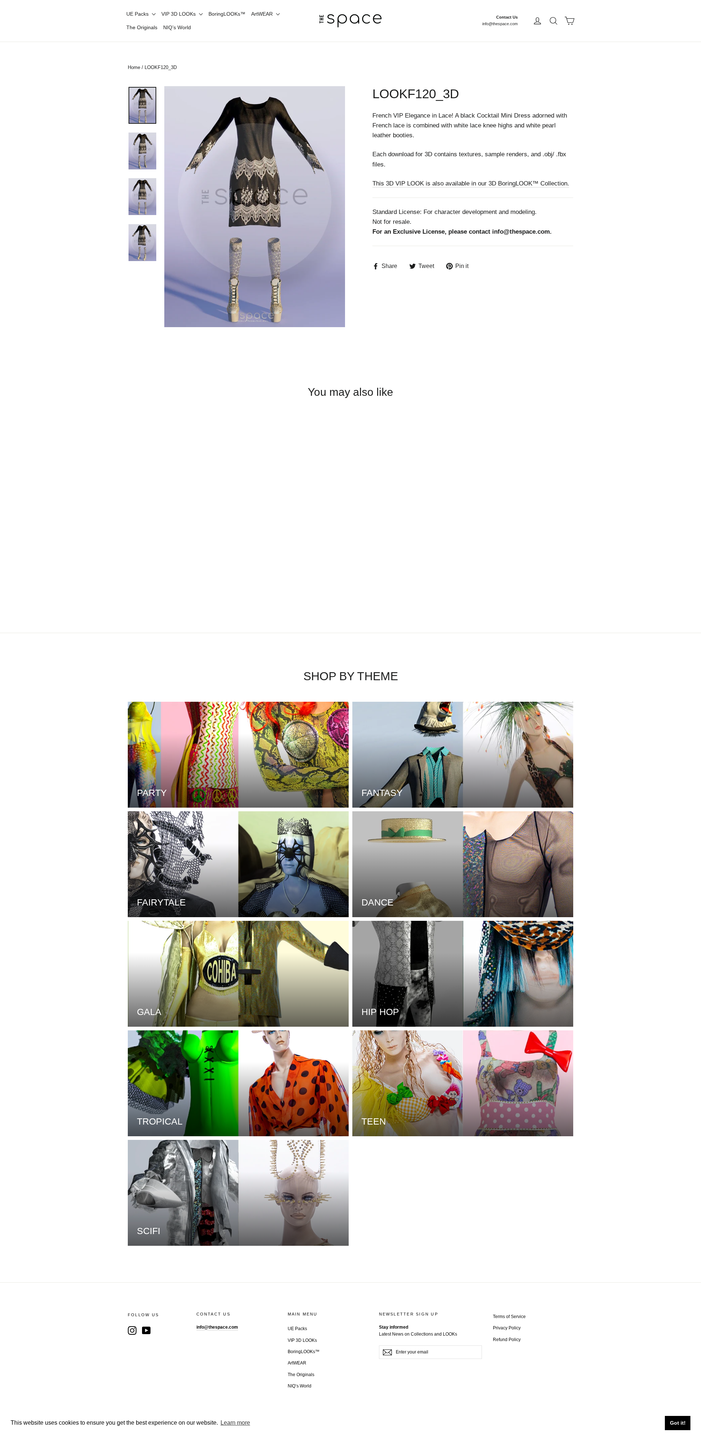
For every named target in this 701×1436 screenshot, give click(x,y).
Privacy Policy (507, 1327)
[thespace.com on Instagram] (132, 1330)
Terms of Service (509, 1316)
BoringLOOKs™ (226, 14)
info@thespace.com (500, 24)
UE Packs (138, 14)
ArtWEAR (262, 14)
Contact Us (507, 17)
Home (134, 67)
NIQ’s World (177, 27)
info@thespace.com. (522, 231)
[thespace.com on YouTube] (146, 1330)
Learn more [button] (235, 1423)
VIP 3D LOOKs (179, 14)
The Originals (141, 27)
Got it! (678, 1423)
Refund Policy (507, 1339)
